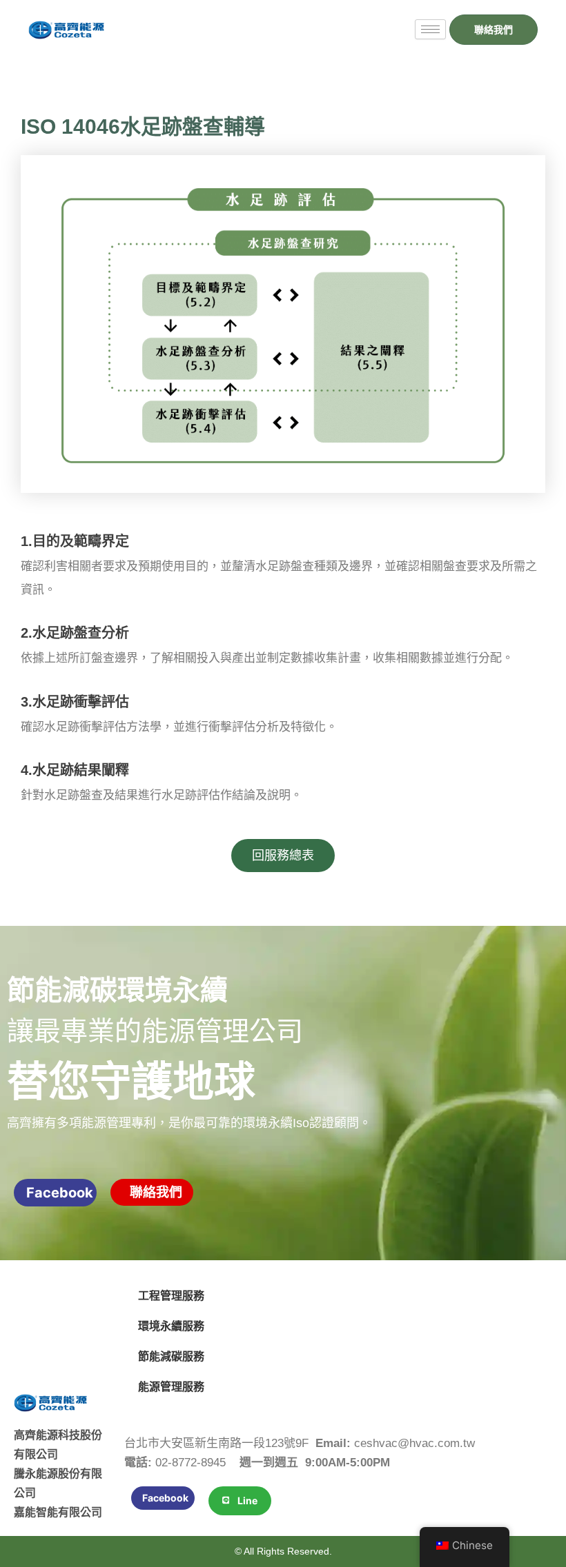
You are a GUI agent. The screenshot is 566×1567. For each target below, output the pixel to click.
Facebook (59, 1192)
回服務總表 (283, 855)
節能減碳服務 (171, 1356)
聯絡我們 (156, 1192)
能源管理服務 (171, 1387)
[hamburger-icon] (430, 29)
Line (247, 1500)
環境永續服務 (171, 1326)
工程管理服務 (171, 1296)
